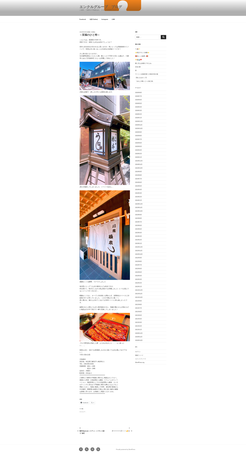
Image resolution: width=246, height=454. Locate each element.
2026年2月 (138, 114)
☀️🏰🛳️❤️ (138, 59)
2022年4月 (138, 275)
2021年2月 (138, 326)
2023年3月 (138, 236)
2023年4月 (138, 232)
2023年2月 (138, 239)
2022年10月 (139, 254)
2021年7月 (138, 308)
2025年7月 (138, 139)
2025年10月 (139, 128)
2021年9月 (138, 301)
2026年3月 (138, 110)
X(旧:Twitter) (94, 19)
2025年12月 (139, 121)
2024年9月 (138, 171)
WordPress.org (139, 362)
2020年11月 (138, 336)
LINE (113, 19)
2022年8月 (138, 261)
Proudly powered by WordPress (125, 449)
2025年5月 (138, 146)
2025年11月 (138, 125)
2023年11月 (138, 207)
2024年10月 (139, 168)
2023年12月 (139, 204)
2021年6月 (138, 311)
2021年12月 (139, 290)
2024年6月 (138, 182)
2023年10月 (139, 211)
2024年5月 (138, 186)
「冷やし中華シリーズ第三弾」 (144, 81)
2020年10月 (139, 340)
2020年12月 (139, 333)
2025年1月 (138, 157)
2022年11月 (138, 250)
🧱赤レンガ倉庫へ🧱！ (142, 56)
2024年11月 (138, 164)
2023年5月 (138, 229)
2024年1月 (138, 200)
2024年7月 (138, 179)
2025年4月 (138, 150)
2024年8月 (138, 175)
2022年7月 (138, 265)
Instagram (104, 19)
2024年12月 (139, 161)
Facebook (82, 19)
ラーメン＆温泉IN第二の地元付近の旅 (146, 74)
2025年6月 (138, 143)
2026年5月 (138, 103)
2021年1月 (138, 329)
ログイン (138, 351)
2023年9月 (138, 214)
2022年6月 (138, 268)
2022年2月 (138, 283)
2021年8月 (138, 304)
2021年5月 (138, 315)
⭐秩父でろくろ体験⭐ (142, 52)
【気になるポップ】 (141, 77)
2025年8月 (138, 135)
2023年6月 (138, 225)
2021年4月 (138, 319)
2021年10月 (139, 297)
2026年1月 (138, 117)
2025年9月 (138, 132)
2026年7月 (138, 96)
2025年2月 (138, 153)
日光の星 (138, 67)
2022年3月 (138, 279)
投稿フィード (139, 355)
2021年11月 (138, 293)
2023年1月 (138, 243)
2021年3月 (138, 322)
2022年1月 (138, 286)
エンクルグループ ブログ (101, 7)
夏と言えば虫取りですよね (143, 63)
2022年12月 (139, 247)
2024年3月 (138, 193)
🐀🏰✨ (137, 49)
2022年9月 (138, 257)
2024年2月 (138, 196)
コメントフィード (140, 359)
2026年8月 (138, 92)
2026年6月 (138, 99)
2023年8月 (138, 218)
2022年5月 (138, 272)
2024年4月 (138, 189)
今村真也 (93, 32)
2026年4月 (138, 107)
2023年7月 (138, 222)
